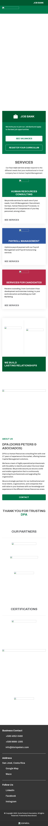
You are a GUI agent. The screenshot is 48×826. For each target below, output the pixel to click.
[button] (44, 10)
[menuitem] (24, 823)
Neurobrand (32, 815)
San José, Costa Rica (13, 763)
